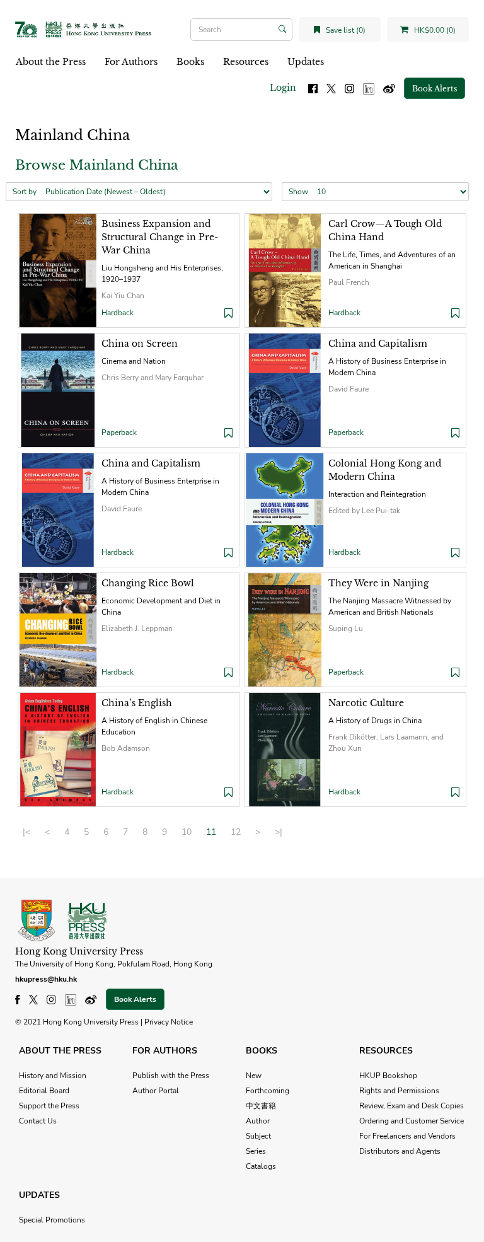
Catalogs (261, 1166)
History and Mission (52, 1076)
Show (298, 192)
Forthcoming (267, 1091)
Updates (305, 61)
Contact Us (38, 1121)
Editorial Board (44, 1091)
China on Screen (139, 343)
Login (283, 87)
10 (187, 832)
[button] (228, 314)
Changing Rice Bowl (147, 583)
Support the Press (49, 1106)
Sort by (25, 192)
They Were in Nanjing (378, 583)
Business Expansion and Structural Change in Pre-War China (159, 237)
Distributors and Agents (400, 1151)
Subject (258, 1136)
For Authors (131, 61)
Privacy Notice (168, 1022)
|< (26, 832)
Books (190, 61)
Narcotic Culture (366, 703)
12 (236, 832)
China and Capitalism (377, 343)
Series (256, 1151)
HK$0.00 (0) (434, 30)
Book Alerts (434, 88)
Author (258, 1121)
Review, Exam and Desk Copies (411, 1106)
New (254, 1076)
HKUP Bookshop (388, 1076)
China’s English (136, 703)
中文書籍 (261, 1106)
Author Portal (155, 1091)
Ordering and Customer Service (411, 1121)
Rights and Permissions (399, 1091)
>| (278, 832)
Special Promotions (52, 1220)
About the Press (51, 61)
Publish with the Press (170, 1076)
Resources (245, 61)
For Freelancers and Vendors (407, 1136)
